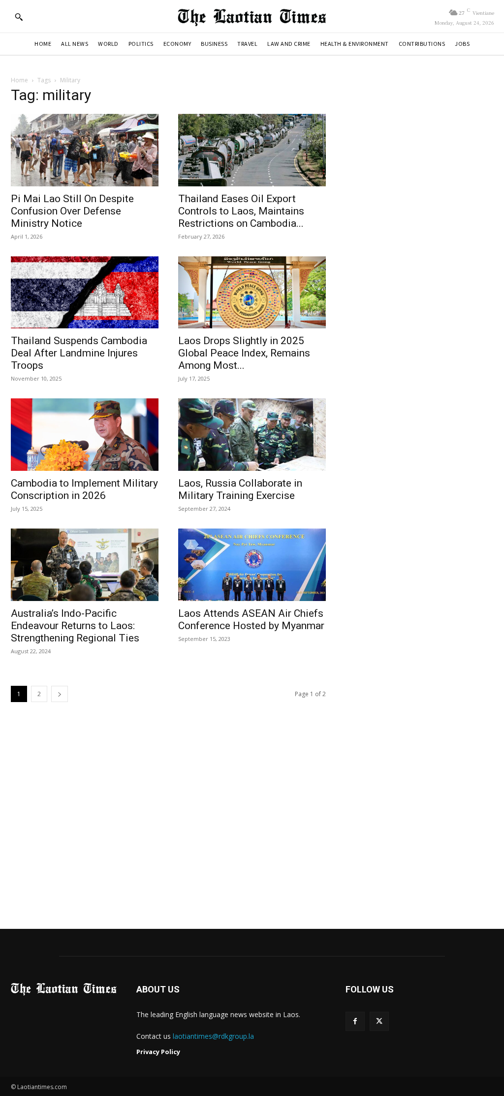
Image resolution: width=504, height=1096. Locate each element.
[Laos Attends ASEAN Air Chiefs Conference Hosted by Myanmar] (252, 565)
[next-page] (59, 694)
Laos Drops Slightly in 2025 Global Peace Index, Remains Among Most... (244, 353)
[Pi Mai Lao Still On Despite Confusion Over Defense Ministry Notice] (84, 150)
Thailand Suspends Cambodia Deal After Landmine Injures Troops (79, 353)
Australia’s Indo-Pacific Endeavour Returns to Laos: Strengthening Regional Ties (75, 625)
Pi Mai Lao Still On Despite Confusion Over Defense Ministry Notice (72, 211)
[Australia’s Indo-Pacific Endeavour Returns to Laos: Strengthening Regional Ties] (84, 565)
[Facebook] (355, 1021)
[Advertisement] (252, 826)
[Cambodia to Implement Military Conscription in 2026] (84, 434)
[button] (19, 17)
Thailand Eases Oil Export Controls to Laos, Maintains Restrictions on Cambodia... (241, 211)
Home (19, 80)
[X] (379, 1021)
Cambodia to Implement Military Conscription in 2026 (84, 489)
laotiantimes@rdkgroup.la (213, 1036)
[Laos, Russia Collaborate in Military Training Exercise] (252, 434)
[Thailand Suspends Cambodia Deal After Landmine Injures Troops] (84, 292)
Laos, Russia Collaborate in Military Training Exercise (240, 489)
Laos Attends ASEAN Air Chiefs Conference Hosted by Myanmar (251, 619)
